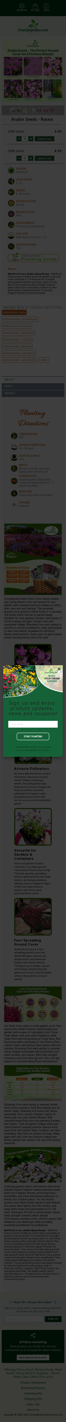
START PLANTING (33, 736)
